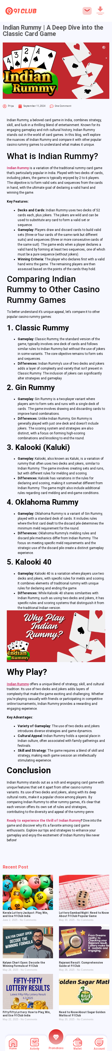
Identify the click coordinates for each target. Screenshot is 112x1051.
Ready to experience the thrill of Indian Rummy (44, 820)
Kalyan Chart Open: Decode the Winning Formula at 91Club (24, 964)
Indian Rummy (18, 168)
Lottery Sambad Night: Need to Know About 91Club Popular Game (84, 914)
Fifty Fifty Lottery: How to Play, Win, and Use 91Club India (27, 1014)
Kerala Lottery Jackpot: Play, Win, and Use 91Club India (25, 914)
